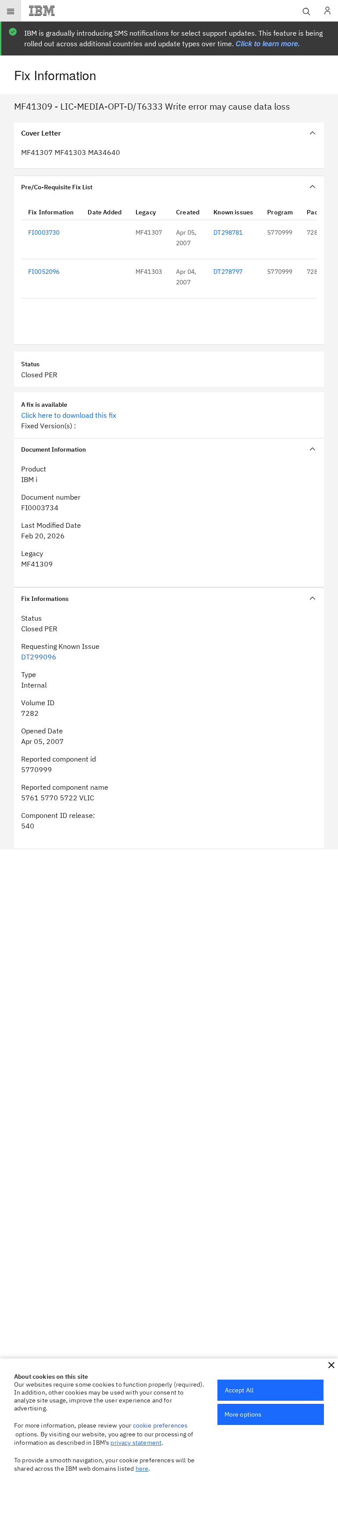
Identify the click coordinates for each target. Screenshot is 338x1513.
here (142, 1469)
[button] (331, 1365)
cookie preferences (160, 1425)
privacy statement (136, 1443)
